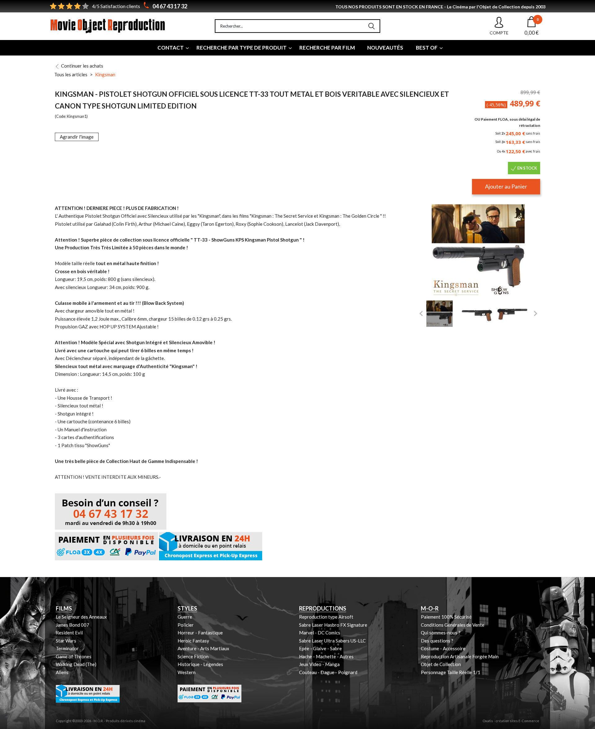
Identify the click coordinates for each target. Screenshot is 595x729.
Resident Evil (69, 632)
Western (187, 672)
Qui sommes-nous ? (441, 632)
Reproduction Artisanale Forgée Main (460, 656)
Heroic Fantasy (193, 640)
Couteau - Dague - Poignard (328, 672)
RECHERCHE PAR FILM (327, 47)
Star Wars (66, 640)
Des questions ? (437, 640)
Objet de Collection (441, 664)
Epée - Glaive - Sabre (320, 648)
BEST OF (427, 47)
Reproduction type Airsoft (326, 617)
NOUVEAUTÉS (385, 47)
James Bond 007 (72, 625)
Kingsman (105, 74)
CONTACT (170, 47)
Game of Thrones (73, 656)
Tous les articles (70, 74)
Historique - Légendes (200, 664)
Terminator (67, 648)
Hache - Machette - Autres (326, 656)
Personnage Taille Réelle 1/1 (450, 672)
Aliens (62, 672)
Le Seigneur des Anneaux (81, 617)
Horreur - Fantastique (200, 632)
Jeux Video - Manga (319, 664)
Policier (186, 625)
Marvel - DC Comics (319, 632)
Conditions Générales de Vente (452, 625)
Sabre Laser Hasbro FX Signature (333, 625)
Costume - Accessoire (443, 648)
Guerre (185, 617)
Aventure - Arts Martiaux (203, 648)
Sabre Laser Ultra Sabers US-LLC (332, 640)
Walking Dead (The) (76, 664)
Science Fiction (193, 656)
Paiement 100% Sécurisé (446, 617)
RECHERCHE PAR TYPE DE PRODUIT (241, 47)
